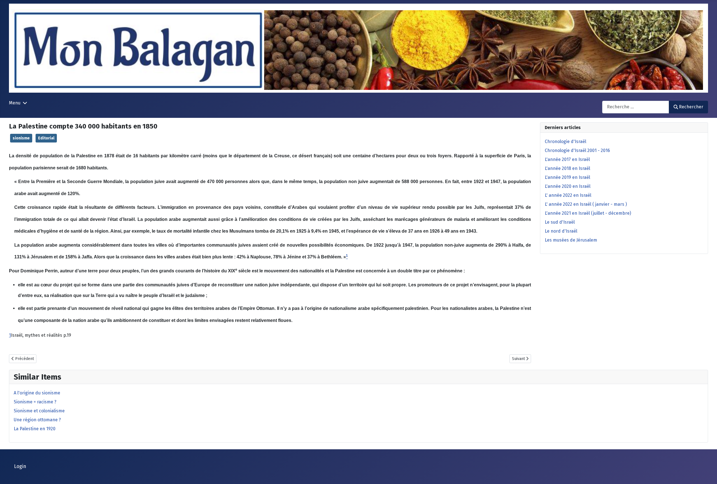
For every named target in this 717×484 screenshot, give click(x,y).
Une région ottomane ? (37, 419)
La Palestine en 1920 (34, 428)
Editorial (46, 138)
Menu (14, 103)
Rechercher (691, 106)
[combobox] (635, 107)
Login (20, 466)
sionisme (21, 138)
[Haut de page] (707, 474)
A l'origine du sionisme (37, 393)
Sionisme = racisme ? (35, 401)
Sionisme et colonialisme (39, 410)
